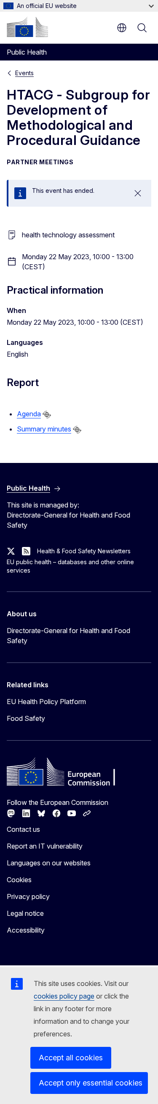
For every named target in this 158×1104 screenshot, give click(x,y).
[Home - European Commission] (27, 27)
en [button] (121, 27)
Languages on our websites (49, 863)
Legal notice (25, 913)
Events (24, 72)
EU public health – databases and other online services (70, 566)
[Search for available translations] (47, 414)
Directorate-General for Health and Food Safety (68, 635)
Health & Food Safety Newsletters (84, 551)
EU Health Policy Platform (46, 701)
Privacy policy (28, 896)
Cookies (19, 879)
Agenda (29, 414)
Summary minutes (44, 429)
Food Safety (26, 718)
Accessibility (26, 930)
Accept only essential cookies (90, 1082)
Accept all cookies (71, 1057)
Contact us (23, 829)
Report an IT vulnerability (45, 846)
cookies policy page (64, 996)
